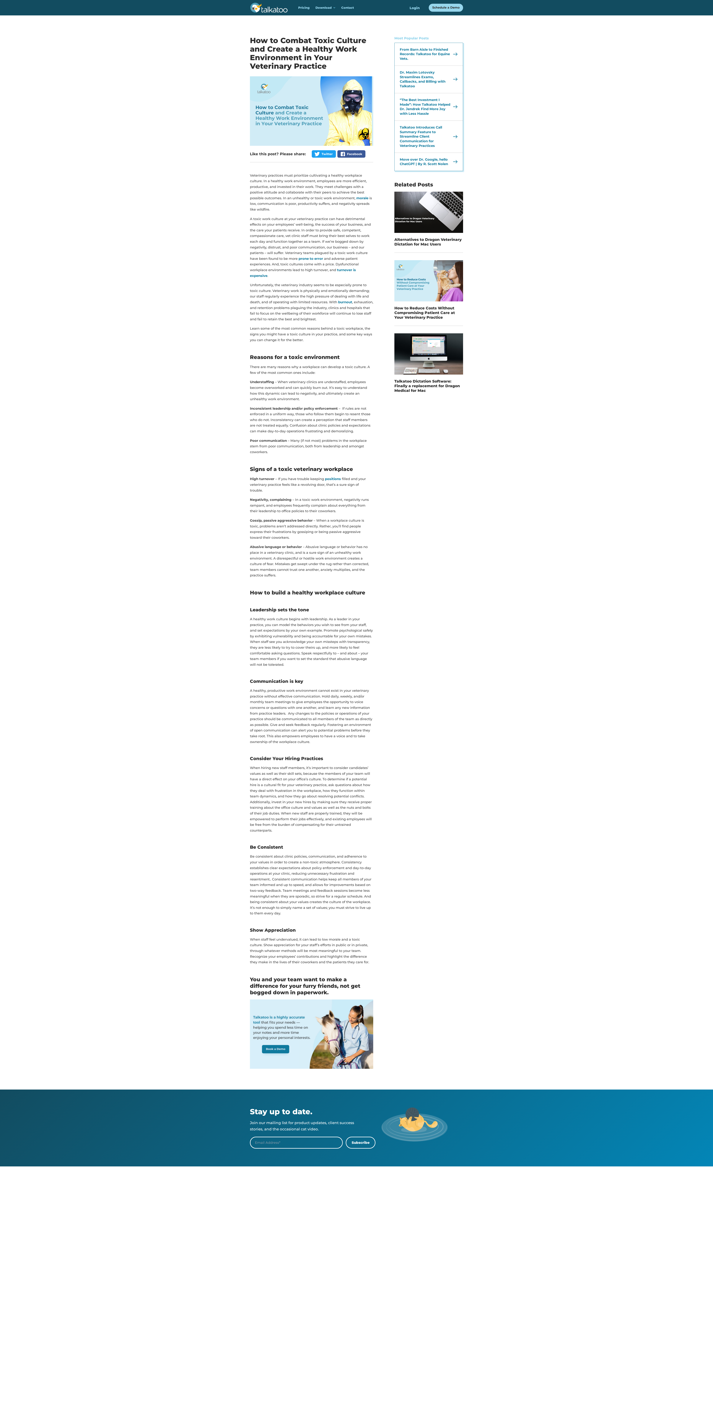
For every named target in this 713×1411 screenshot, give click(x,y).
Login (415, 8)
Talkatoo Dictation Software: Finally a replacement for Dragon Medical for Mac (427, 386)
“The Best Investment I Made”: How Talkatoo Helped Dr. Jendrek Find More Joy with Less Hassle (425, 107)
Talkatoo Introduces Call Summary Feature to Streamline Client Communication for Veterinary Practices (421, 136)
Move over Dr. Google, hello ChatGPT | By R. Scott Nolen (424, 161)
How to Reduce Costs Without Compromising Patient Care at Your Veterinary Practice (424, 313)
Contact (347, 7)
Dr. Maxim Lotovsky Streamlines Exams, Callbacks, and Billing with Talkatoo (422, 79)
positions (333, 479)
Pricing (304, 7)
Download (323, 7)
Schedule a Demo (446, 7)
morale (362, 198)
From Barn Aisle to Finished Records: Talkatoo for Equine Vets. (425, 54)
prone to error (311, 259)
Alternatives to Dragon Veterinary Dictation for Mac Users (428, 241)
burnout (345, 302)
